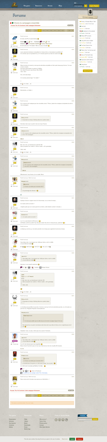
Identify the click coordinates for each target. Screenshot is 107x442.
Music (25, 423)
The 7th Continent (20, 25)
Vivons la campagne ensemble (26, 22)
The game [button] (26, 6)
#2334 (73, 239)
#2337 (73, 295)
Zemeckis (15, 106)
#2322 (73, 49)
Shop (60, 6)
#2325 (73, 100)
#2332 (73, 211)
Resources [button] (38, 6)
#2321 (73, 36)
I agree (72, 439)
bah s (21, 138)
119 (47, 30)
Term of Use (43, 421)
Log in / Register (94, 6)
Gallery (11, 427)
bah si (24, 170)
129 (69, 30)
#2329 (73, 156)
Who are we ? (43, 419)
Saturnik (15, 41)
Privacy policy (43, 423)
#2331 (73, 198)
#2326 (73, 114)
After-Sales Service (45, 427)
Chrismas (23, 312)
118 (43, 30)
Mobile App (27, 429)
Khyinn (14, 92)
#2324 (73, 87)
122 (59, 30)
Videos (26, 421)
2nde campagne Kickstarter (33, 25)
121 (55, 30)
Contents (11, 425)
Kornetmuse (26, 315)
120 (51, 30)
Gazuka (15, 381)
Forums (50, 6)
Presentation (12, 419)
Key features (12, 423)
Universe (11, 421)
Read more (65, 439)
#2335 (73, 252)
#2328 (73, 142)
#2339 (73, 352)
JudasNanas (15, 181)
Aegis (14, 258)
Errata (25, 427)
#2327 (73, 127)
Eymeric (23, 355)
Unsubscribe (81, 421)
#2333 (73, 226)
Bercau (15, 54)
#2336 (73, 271)
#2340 (73, 376)
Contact (42, 425)
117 (39, 30)
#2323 (73, 62)
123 (63, 30)
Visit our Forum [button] (87, 71)
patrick (15, 216)
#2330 (73, 177)
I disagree (79, 439)
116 (36, 30)
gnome (14, 67)
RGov (24, 184)
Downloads (27, 425)
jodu (15, 244)
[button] (76, 3)
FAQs (25, 419)
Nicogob (23, 181)
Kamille (23, 117)
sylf (15, 300)
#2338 (73, 334)
